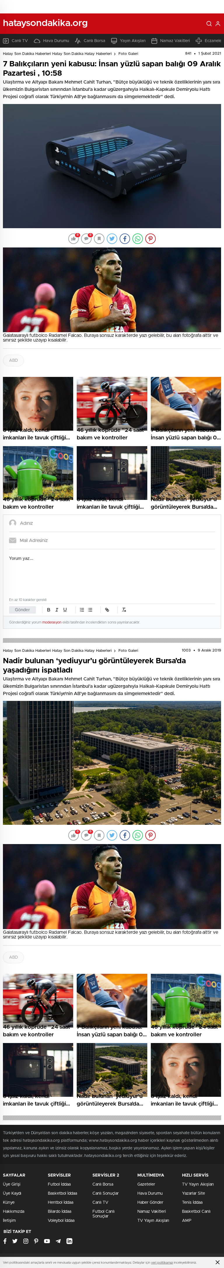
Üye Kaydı (12, 1193)
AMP (186, 1221)
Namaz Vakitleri (175, 41)
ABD (13, 360)
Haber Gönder (150, 1203)
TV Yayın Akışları (153, 1221)
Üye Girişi (11, 1184)
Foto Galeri (128, 54)
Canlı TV (20, 41)
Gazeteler (146, 1184)
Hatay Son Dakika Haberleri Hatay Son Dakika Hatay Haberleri (57, 54)
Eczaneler (214, 41)
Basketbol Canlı (196, 1212)
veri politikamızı (162, 1262)
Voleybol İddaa (61, 1221)
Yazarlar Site (193, 1193)
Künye (9, 1203)
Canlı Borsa (94, 41)
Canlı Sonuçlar (105, 1193)
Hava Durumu (56, 41)
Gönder (22, 610)
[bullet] (90, 609)
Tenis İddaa (192, 1203)
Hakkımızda (13, 1212)
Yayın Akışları (133, 41)
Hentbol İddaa (60, 1203)
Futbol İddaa (59, 1184)
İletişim (9, 1221)
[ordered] (82, 609)
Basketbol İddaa (62, 1193)
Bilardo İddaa (59, 1212)
